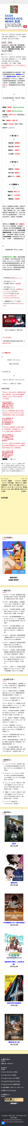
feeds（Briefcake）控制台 (10, 1072)
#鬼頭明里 (18, 283)
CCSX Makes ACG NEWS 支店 (14, 18)
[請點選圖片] (14, 1101)
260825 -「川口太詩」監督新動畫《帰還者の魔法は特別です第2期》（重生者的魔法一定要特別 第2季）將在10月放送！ (14, 597)
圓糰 (6, 792)
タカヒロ (14, 463)
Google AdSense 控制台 (9, 1075)
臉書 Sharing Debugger (9, 1090)
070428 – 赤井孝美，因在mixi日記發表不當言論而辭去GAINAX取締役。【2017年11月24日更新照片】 (14, 766)
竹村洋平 (22, 469)
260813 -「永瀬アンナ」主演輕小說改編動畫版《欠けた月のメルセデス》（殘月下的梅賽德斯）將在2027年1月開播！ (14, 669)
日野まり (20, 467)
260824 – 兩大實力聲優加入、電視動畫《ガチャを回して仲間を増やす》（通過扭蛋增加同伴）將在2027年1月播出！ (14, 604)
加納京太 (17, 465)
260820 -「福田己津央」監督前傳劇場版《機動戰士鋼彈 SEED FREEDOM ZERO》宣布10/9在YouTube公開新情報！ (14, 637)
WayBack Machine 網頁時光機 (11, 1084)
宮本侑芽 (10, 467)
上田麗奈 (19, 463)
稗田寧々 (12, 469)
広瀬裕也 (15, 467)
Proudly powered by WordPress (12, 1120)
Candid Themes (18, 1122)
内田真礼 (12, 465)
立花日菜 (17, 469)
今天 (3, 353)
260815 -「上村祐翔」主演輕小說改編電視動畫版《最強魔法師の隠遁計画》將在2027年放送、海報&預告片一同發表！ (14, 652)
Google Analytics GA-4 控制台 (11, 1078)
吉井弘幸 (5, 467)
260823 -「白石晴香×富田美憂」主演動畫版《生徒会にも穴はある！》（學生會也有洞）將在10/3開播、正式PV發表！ (14, 611)
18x (4, 463)
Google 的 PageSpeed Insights (11, 1081)
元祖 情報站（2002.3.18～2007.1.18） (13, 1087)
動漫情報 (4, 42)
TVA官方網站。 (8, 337)
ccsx (6, 764)
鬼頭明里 (13, 471)
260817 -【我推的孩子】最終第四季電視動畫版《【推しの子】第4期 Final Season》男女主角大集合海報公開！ (14, 644)
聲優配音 (10, 42)
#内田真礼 (19, 289)
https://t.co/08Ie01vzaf (9, 295)
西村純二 (4, 471)
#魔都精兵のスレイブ (16, 278)
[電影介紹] (14, 841)
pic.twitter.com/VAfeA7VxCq (11, 297)
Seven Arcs (9, 463)
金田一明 (8, 471)
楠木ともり (7, 469)
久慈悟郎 (7, 465)
